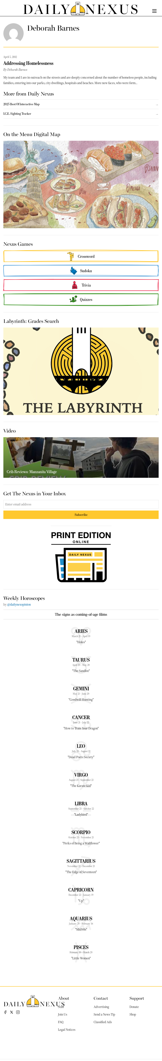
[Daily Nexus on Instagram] (18, 1012)
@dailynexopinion (19, 604)
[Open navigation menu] (154, 11)
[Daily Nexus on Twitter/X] (12, 1012)
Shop (133, 1014)
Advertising (101, 1007)
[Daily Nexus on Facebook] (5, 1012)
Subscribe (81, 515)
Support (137, 998)
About (63, 998)
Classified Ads (103, 1022)
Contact (101, 998)
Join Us (62, 1014)
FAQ (60, 1022)
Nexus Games (18, 243)
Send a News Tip (104, 1014)
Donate (134, 1007)
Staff (61, 1007)
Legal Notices (66, 1030)
